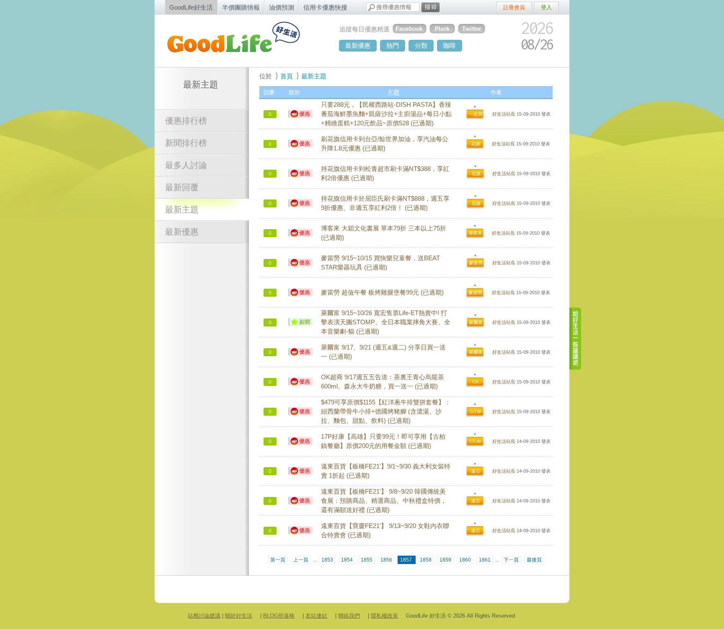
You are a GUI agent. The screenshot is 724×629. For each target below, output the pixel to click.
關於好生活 (238, 616)
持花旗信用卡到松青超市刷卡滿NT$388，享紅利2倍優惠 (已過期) (385, 173)
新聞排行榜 (186, 143)
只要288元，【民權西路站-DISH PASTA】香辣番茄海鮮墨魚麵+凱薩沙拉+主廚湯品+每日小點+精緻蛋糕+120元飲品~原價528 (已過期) (386, 114)
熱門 (392, 45)
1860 (465, 560)
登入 (546, 7)
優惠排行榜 (186, 120)
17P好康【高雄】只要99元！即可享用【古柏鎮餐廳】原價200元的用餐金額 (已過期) (383, 441)
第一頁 (277, 560)
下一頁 (511, 560)
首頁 (286, 76)
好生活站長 (503, 113)
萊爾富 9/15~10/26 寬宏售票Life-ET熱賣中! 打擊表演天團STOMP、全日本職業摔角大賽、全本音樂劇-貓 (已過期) (385, 322)
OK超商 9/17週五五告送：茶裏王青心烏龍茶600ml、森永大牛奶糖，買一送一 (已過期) (382, 382)
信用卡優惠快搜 (325, 7)
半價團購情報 (241, 7)
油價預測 (281, 7)
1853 (327, 560)
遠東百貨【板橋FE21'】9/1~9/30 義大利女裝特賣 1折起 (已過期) (385, 471)
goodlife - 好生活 (242, 40)
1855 (366, 560)
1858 (426, 560)
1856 (386, 560)
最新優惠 (357, 45)
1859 (445, 560)
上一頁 (300, 560)
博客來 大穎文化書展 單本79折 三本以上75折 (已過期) (383, 233)
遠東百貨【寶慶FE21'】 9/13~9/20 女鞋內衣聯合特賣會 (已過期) (385, 530)
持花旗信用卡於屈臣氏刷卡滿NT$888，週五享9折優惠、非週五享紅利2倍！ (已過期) (385, 203)
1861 (485, 560)
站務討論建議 (204, 616)
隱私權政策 (384, 616)
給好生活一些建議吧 (575, 338)
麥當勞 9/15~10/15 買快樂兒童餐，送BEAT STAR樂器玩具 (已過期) (380, 263)
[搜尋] (430, 7)
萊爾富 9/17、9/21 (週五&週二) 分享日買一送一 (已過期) (383, 352)
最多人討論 (186, 165)
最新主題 (182, 209)
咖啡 (449, 45)
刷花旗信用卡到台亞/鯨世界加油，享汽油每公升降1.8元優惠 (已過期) (384, 144)
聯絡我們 (349, 616)
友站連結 (316, 616)
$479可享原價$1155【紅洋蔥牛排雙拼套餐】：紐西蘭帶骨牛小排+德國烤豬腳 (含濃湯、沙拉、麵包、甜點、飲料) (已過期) (386, 411)
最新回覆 (182, 187)
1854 (347, 560)
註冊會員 (514, 7)
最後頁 (534, 560)
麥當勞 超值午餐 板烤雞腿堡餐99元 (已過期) (382, 292)
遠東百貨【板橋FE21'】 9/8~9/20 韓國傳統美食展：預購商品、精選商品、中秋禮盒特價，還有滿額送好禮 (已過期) (384, 500)
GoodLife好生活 (191, 7)
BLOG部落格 (279, 616)
